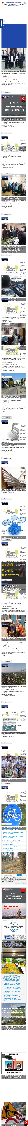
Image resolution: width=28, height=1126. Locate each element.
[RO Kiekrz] (14, 953)
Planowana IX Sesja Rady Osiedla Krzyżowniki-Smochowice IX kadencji (12, 847)
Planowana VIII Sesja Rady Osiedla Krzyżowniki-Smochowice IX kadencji (13, 851)
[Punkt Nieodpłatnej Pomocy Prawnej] (14, 895)
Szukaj (19, 875)
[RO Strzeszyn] (14, 960)
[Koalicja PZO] (14, 926)
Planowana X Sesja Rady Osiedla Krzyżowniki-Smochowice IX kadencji (12, 843)
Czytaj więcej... (7, 92)
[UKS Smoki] (14, 944)
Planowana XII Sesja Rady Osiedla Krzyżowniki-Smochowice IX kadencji (12, 832)
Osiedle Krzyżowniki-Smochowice (26, 1123)
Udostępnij (5, 55)
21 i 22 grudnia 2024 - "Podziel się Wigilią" (11, 840)
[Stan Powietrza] (14, 911)
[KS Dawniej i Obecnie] (14, 937)
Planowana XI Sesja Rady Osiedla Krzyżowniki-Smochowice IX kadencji (12, 836)
